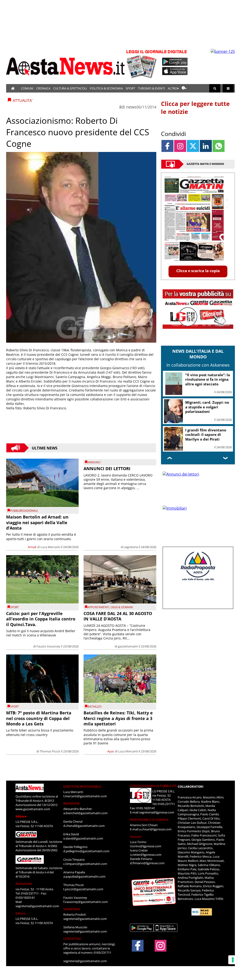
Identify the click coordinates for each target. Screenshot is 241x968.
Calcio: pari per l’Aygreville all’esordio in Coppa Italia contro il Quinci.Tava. (40, 619)
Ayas (110, 751)
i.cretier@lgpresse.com (145, 854)
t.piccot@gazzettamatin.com (83, 889)
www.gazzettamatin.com (33, 809)
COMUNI (27, 88)
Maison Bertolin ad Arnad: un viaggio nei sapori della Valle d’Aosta (37, 522)
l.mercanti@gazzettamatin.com (85, 796)
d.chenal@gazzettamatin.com (84, 826)
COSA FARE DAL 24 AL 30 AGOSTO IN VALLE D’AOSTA (118, 616)
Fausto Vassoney (48, 646)
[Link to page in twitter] (193, 146)
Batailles (95, 707)
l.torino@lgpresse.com (145, 846)
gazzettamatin (128, 646)
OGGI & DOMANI (122, 607)
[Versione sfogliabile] (142, 63)
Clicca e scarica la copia (198, 270)
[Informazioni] (184, 88)
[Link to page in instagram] (180, 146)
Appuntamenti (98, 607)
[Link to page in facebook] (167, 146)
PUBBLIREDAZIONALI (24, 511)
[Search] (214, 88)
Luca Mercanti (50, 547)
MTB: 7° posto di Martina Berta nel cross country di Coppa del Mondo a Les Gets (38, 718)
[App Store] (175, 71)
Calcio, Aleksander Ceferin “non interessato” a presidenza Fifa (208, 434)
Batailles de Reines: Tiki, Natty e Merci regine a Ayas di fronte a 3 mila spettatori (118, 718)
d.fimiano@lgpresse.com (147, 863)
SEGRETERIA (71, 909)
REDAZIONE (24, 884)
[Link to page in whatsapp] (219, 146)
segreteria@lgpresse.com (156, 812)
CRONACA (43, 88)
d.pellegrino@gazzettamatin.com (86, 851)
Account (135, 836)
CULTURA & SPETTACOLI (70, 88)
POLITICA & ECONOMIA (106, 88)
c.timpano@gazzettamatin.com (85, 864)
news (131, 107)
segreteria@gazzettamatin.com (37, 906)
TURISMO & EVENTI (151, 88)
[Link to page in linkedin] (206, 146)
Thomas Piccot (50, 751)
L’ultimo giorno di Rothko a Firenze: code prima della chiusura (207, 379)
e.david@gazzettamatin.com (83, 838)
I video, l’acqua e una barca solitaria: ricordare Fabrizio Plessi (207, 407)
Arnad (32, 547)
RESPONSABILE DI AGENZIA (149, 819)
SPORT (130, 88)
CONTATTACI (72, 939)
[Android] (175, 62)
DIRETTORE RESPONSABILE (82, 786)
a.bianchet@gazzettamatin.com (85, 813)
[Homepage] (12, 88)
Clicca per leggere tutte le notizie (195, 108)
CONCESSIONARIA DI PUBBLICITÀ (153, 786)
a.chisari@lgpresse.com (155, 829)
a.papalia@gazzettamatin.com (84, 876)
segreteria (131, 547)
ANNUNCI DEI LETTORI (107, 468)
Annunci (94, 462)
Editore (21, 816)
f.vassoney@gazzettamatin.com (85, 902)
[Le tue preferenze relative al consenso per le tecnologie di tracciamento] (232, 959)
